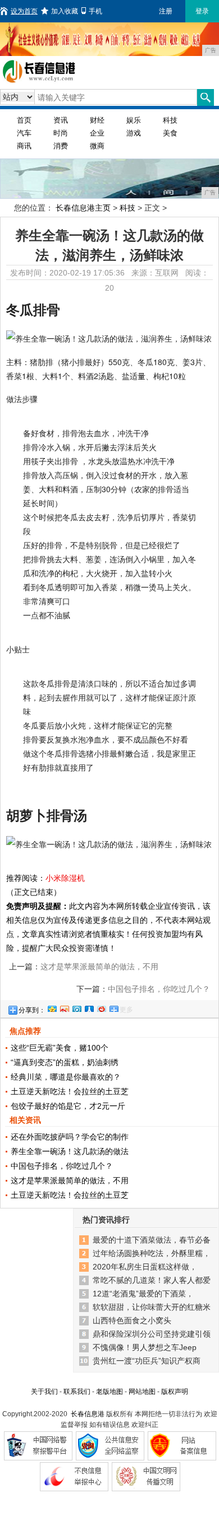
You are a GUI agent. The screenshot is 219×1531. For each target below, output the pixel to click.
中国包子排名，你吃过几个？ (159, 988)
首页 (24, 120)
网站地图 (142, 1391)
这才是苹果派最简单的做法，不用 (70, 1180)
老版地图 (109, 1391)
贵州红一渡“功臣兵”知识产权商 (146, 1360)
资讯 (60, 120)
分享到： (32, 1010)
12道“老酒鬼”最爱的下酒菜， (143, 1293)
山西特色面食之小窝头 (132, 1320)
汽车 (24, 133)
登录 (202, 11)
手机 (95, 11)
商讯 (24, 146)
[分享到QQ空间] (51, 1007)
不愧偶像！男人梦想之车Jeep (145, 1347)
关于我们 (44, 1391)
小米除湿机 (65, 878)
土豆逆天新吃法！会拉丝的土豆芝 (70, 1091)
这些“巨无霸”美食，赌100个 (59, 1047)
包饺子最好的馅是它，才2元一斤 (68, 1105)
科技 (170, 120)
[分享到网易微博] (101, 1007)
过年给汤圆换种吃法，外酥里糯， (152, 1253)
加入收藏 (64, 11)
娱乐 (133, 120)
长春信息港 (87, 1414)
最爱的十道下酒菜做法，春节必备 (152, 1239)
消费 (60, 146)
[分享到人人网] (89, 1007)
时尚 (60, 133)
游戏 (133, 133)
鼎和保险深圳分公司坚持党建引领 (152, 1333)
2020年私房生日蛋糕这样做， (145, 1266)
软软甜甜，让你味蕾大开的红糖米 (152, 1307)
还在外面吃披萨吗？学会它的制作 (70, 1136)
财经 (97, 120)
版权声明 (174, 1391)
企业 (97, 133)
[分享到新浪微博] (64, 1007)
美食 (170, 133)
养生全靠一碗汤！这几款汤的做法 (70, 1151)
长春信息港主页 (83, 207)
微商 (97, 146)
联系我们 (76, 1391)
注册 (165, 11)
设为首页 (24, 11)
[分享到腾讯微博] (76, 1007)
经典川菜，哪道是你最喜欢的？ (66, 1076)
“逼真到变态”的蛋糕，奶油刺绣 (64, 1062)
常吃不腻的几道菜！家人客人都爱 (152, 1280)
